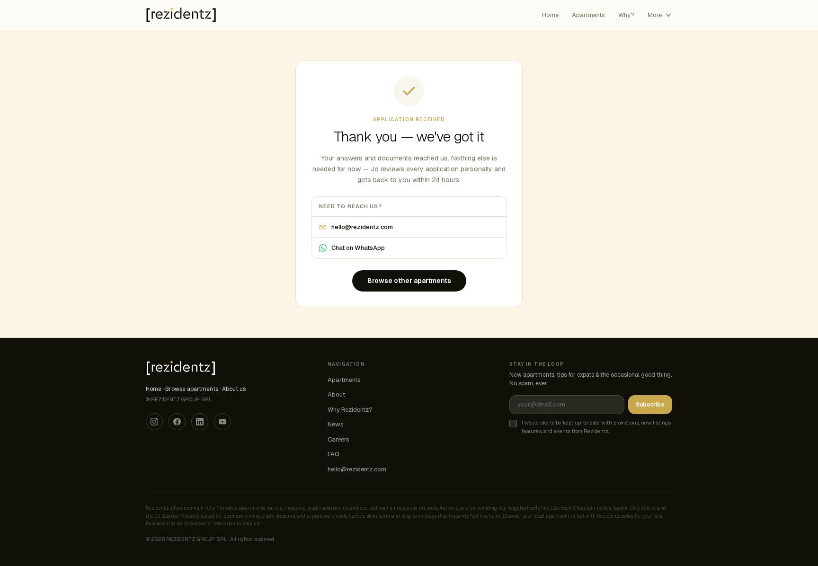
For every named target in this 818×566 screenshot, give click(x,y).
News (336, 424)
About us (234, 389)
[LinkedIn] (199, 421)
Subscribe (650, 404)
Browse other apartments (409, 280)
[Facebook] (177, 421)
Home (550, 15)
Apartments (588, 15)
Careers (338, 439)
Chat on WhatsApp (358, 248)
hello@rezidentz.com (362, 227)
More (655, 15)
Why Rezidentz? (350, 410)
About (336, 394)
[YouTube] (222, 421)
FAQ (333, 454)
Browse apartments (191, 389)
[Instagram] (154, 421)
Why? (626, 15)
